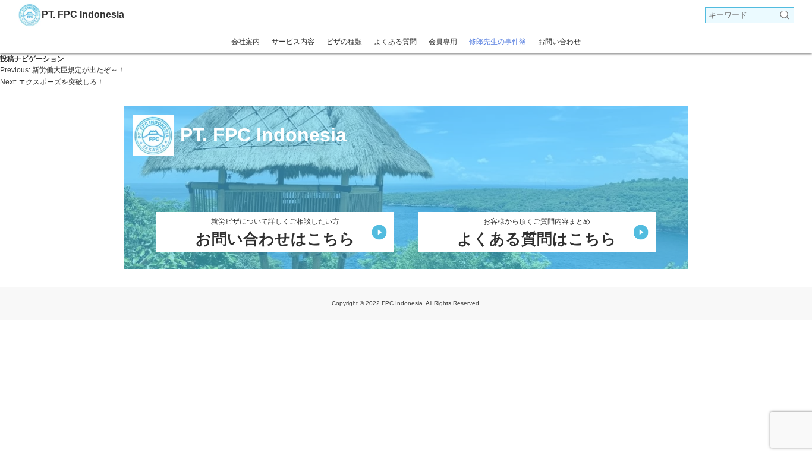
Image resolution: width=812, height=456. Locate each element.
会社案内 (245, 41)
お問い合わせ (559, 41)
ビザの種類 (344, 41)
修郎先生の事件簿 (497, 41)
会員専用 (443, 41)
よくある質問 (395, 41)
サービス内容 (293, 41)
